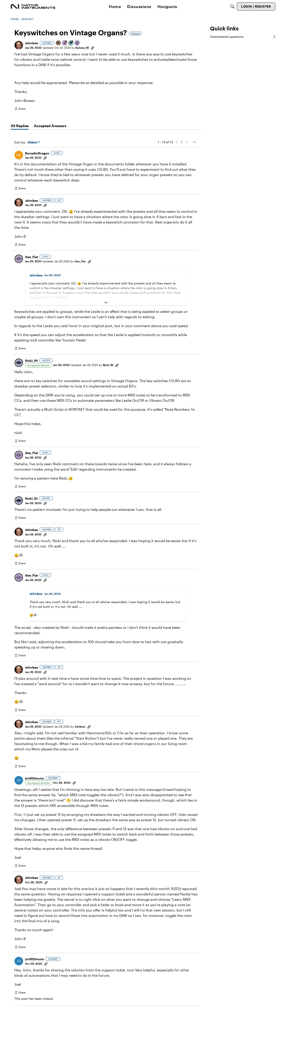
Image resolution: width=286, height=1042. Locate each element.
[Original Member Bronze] (58, 43)
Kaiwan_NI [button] (82, 47)
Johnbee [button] (31, 43)
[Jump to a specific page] (194, 142)
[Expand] (105, 302)
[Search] (232, 6)
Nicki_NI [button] (31, 360)
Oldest (32, 142)
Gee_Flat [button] (31, 257)
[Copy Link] (92, 48)
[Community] (33, 6)
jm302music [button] (34, 778)
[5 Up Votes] (77, 43)
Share (20, 109)
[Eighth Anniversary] (64, 43)
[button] (18, 45)
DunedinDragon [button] (37, 153)
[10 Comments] (71, 43)
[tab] (19, 126)
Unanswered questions (242, 36)
